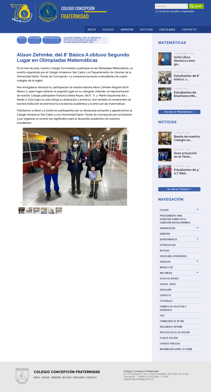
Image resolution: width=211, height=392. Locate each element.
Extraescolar (168, 245)
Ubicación (165, 289)
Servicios (165, 261)
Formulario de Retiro (172, 321)
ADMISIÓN (165, 233)
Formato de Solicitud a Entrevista (173, 308)
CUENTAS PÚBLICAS (170, 343)
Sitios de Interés (169, 278)
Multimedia (166, 272)
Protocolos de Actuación (175, 332)
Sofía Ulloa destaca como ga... (184, 60)
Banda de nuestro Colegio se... (187, 138)
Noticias (146, 29)
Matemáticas (52, 38)
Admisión (127, 29)
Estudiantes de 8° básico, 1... (186, 77)
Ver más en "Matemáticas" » (179, 112)
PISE (162, 315)
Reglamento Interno (171, 326)
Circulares (167, 29)
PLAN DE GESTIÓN (169, 338)
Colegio (108, 29)
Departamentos (168, 239)
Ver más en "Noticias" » (179, 189)
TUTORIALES (166, 300)
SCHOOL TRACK (168, 284)
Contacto (189, 29)
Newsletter (166, 267)
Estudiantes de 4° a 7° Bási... (186, 171)
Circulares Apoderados (173, 256)
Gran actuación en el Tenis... (185, 154)
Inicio (92, 29)
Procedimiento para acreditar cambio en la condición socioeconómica (175, 219)
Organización (167, 228)
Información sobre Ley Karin (176, 349)
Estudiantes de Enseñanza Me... (185, 94)
